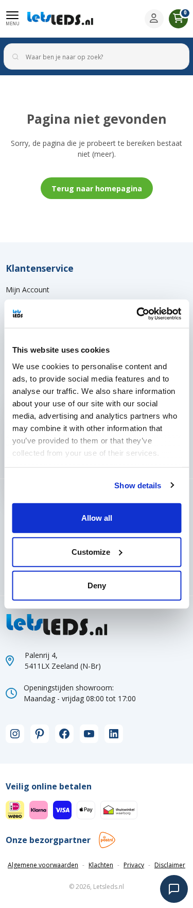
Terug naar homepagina (96, 188)
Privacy (134, 865)
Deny (96, 585)
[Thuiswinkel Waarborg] (118, 809)
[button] (13, 18)
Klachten (101, 865)
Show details (137, 485)
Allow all (96, 518)
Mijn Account (27, 289)
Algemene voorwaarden (43, 865)
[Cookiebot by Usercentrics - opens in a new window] (137, 313)
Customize (91, 551)
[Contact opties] (174, 889)
